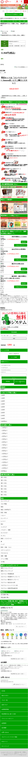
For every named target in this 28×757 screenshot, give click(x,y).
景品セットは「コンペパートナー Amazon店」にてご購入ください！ (14, 80)
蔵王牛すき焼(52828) (18, 263)
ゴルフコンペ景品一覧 (12, 21)
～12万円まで (4, 459)
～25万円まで (4, 468)
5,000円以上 (4, 421)
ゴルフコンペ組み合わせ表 (8, 582)
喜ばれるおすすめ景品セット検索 (14, 14)
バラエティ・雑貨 (5, 530)
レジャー (3, 521)
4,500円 (3, 415)
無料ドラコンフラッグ (7, 568)
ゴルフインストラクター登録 (9, 737)
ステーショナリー (5, 550)
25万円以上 (4, 471)
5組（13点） (4, 486)
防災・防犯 (4, 512)
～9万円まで (4, 450)
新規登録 (8, 381)
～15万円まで (4, 462)
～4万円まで (4, 436)
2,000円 (3, 401)
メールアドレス (4, 367)
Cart (21, 2)
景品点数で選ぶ (5, 597)
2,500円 (3, 404)
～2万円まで (4, 430)
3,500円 (3, 409)
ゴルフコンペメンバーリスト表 (9, 585)
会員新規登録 (5, 709)
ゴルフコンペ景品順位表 (7, 573)
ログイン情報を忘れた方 (20, 382)
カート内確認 (14, 357)
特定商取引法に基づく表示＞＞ (18, 658)
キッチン (3, 535)
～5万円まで (4, 439)
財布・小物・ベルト (6, 547)
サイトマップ (5, 746)
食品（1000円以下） (6, 509)
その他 (2, 561)
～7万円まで (4, 445)
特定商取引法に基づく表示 (9, 714)
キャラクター (4, 532)
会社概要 (4, 727)
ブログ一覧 (5, 700)
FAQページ (5, 741)
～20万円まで (4, 465)
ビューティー (4, 518)
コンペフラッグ (5, 501)
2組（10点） (4, 477)
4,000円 (3, 412)
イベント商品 (4, 558)
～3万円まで (4, 433)
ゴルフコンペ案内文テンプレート (10, 579)
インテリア (4, 527)
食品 (24, 21)
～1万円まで (4, 427)
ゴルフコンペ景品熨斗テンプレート (10, 576)
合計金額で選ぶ (5, 594)
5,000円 (3, 418)
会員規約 (4, 723)
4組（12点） (4, 483)
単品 (20, 21)
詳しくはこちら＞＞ (21, 626)
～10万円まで (4, 453)
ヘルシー (3, 515)
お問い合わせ (5, 732)
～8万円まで (4, 448)
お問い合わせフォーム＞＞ (19, 684)
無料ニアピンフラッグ (7, 571)
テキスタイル (4, 553)
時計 (2, 524)
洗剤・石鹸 (4, 556)
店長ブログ (5, 704)
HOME (2, 21)
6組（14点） (4, 489)
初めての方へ (5, 695)
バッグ (2, 544)
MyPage (17, 2)
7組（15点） (4, 491)
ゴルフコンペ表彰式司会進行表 (9, 588)
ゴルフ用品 (4, 503)
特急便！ (2, 389)
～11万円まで (4, 456)
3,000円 (3, 406)
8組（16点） (4, 494)
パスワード (3, 372)
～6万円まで (4, 442)
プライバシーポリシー (8, 718)
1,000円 (3, 395)
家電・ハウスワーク (6, 538)
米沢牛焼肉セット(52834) (19, 236)
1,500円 (3, 398)
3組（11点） (4, 480)
